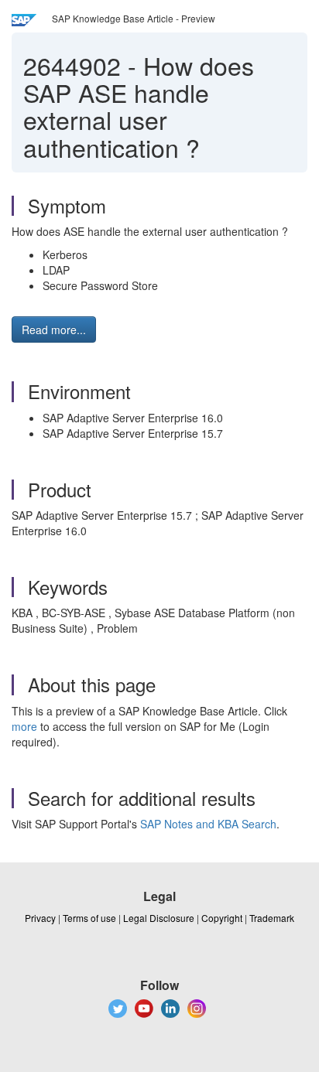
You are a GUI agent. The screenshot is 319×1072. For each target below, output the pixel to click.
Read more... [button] (54, 329)
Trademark (271, 917)
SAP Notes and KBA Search (208, 823)
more (24, 726)
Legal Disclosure (158, 917)
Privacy (40, 917)
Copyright (221, 917)
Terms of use (89, 917)
